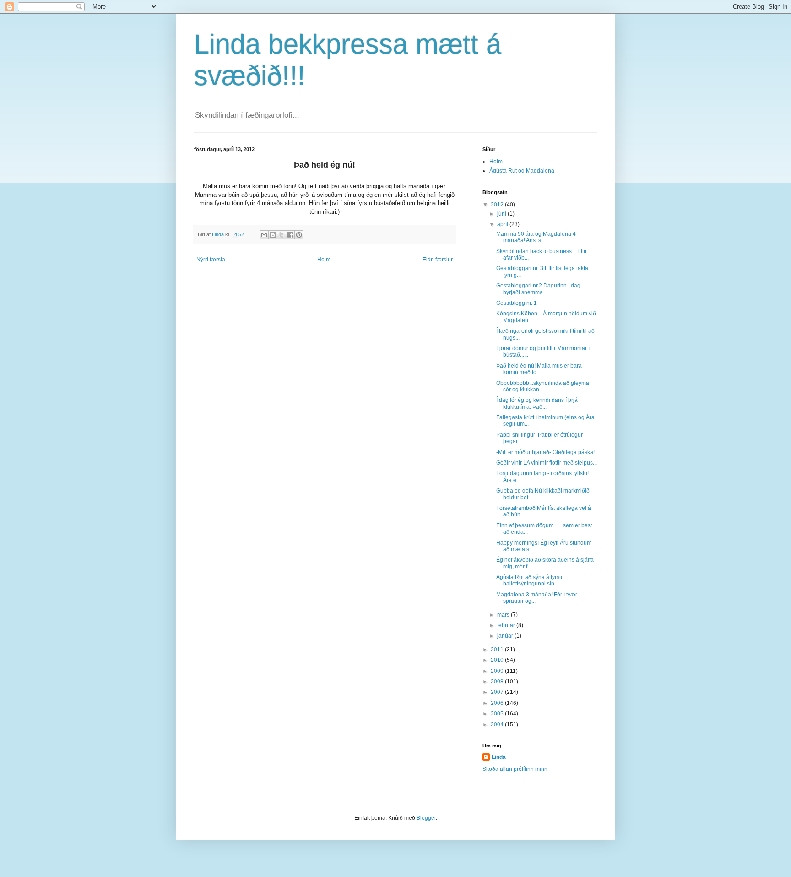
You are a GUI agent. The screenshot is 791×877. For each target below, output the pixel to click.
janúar (506, 636)
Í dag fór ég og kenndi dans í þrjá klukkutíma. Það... (537, 403)
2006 (498, 703)
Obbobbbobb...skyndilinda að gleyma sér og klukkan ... (542, 386)
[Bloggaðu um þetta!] (272, 234)
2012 (498, 204)
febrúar (506, 625)
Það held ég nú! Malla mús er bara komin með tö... (539, 369)
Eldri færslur (438, 259)
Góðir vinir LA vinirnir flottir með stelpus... (546, 463)
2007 (498, 692)
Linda (499, 757)
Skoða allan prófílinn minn (514, 769)
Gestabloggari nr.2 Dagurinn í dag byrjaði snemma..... (538, 288)
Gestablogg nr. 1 (516, 303)
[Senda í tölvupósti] (264, 234)
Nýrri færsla (210, 259)
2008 (498, 681)
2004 (498, 724)
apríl (503, 224)
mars (504, 615)
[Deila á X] (281, 234)
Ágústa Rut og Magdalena (521, 171)
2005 (498, 713)
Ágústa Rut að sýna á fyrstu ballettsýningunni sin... (530, 580)
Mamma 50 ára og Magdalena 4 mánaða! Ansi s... (536, 237)
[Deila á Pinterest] (298, 234)
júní (502, 214)
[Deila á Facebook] (290, 234)
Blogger (426, 818)
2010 (498, 660)
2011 (498, 649)
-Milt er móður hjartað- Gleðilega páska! (545, 452)
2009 (498, 671)
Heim (323, 259)
